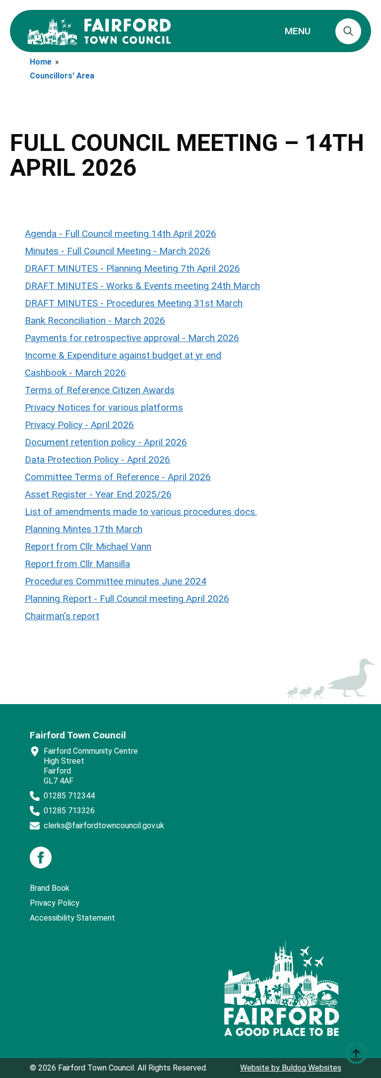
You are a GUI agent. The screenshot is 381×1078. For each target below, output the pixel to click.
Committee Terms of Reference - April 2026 (118, 477)
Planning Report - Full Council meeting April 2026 (127, 598)
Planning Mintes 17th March (83, 529)
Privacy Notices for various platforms (104, 407)
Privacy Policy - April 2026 (79, 425)
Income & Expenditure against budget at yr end (123, 355)
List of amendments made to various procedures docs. (141, 511)
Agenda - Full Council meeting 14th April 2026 (120, 233)
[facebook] (41, 857)
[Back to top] (356, 1053)
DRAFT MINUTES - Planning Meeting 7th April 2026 (132, 268)
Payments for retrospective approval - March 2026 (132, 338)
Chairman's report (62, 616)
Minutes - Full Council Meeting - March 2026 (117, 251)
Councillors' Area (62, 75)
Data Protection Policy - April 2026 (97, 459)
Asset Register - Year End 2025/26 (98, 494)
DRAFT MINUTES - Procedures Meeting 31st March (134, 303)
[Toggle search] (348, 31)
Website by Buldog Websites (290, 1068)
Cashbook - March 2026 (75, 372)
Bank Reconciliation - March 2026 (95, 320)
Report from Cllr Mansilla (77, 564)
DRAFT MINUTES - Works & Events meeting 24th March (142, 285)
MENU (298, 31)
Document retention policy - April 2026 (106, 442)
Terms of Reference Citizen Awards (100, 390)
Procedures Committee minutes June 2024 (115, 581)
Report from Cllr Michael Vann (88, 546)
